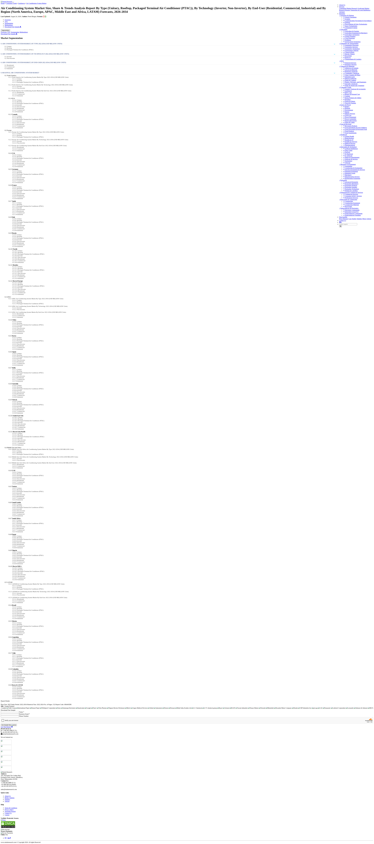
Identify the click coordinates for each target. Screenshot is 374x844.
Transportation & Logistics (353, 59)
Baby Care (348, 92)
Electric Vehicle (350, 54)
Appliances (348, 91)
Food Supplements (350, 133)
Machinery (348, 175)
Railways (348, 57)
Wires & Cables (350, 122)
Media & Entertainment (352, 157)
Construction (349, 201)
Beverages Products (351, 126)
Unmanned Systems (351, 28)
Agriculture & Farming (352, 31)
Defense (347, 22)
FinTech (347, 152)
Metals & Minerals (350, 78)
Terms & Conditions (11, 808)
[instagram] (5, 838)
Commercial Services (351, 194)
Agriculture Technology (352, 35)
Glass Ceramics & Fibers (352, 75)
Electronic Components (352, 210)
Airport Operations (350, 17)
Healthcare (343, 134)
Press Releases (343, 219)
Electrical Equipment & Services (355, 170)
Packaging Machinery (351, 184)
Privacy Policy (9, 810)
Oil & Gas (348, 115)
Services (341, 6)
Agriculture (343, 29)
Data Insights (343, 217)
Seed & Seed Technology (353, 42)
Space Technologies (351, 26)
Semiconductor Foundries (353, 215)
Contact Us (342, 220)
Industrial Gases (350, 77)
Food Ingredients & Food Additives (356, 127)
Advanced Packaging (351, 182)
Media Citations (9, 798)
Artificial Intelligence (351, 148)
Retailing (348, 99)
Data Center (348, 150)
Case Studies (352, 219)
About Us (342, 5)
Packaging (343, 180)
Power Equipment (350, 117)
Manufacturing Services (352, 177)
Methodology (9, 25)
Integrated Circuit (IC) (352, 212)
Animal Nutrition (350, 36)
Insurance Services (350, 64)
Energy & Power (345, 105)
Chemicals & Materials (347, 66)
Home (3, 3)
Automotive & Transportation (349, 43)
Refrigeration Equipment (352, 178)
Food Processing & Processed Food (356, 129)
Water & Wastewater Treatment (354, 85)
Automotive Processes (352, 45)
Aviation (347, 19)
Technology (348, 161)
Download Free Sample (12, 27)
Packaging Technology (352, 189)
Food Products (349, 131)
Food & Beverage (345, 124)
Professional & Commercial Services (351, 192)
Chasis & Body (349, 52)
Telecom (347, 163)
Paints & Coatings (350, 80)
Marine (347, 112)
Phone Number (24, 716)
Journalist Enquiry (10, 811)
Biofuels (347, 108)
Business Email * (24, 714)
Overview (8, 20)
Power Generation (350, 119)
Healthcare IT (349, 140)
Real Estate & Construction (348, 199)
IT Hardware (349, 154)
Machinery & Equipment (348, 164)
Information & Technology (348, 147)
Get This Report (6, 727)
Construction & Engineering (353, 168)
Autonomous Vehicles (351, 50)
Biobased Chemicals (351, 71)
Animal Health (349, 136)
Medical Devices (350, 143)
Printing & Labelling (351, 191)
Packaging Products (351, 185)
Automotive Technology (352, 49)
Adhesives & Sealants (351, 68)
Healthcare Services (351, 141)
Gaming (347, 96)
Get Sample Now (6, 725)
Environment (349, 110)
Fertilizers (348, 40)
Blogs (364, 219)
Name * (21, 712)
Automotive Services (351, 47)
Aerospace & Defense (347, 15)
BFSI (342, 61)
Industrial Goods (350, 173)
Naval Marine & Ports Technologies (356, 24)
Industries (342, 14)
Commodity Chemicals (352, 73)
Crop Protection (350, 38)
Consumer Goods (345, 87)
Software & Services (351, 159)
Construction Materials (352, 205)
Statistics (359, 219)
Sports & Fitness (350, 101)
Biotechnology (349, 138)
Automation (348, 166)
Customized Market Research (348, 8)
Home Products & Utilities (353, 98)
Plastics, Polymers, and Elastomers (355, 82)
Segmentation (9, 23)
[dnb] (3, 820)
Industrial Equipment (351, 171)
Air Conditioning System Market (36, 3)
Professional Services (351, 198)
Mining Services (350, 113)
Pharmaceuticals (350, 145)
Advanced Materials (351, 70)
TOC (6, 21)
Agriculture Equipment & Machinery (356, 33)
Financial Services (350, 63)
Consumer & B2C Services (353, 196)
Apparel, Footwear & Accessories (355, 89)
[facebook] (10, 838)
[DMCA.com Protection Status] (8, 828)
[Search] (340, 226)
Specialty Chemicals (351, 84)
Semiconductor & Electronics (349, 208)
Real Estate (348, 206)
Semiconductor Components (353, 213)
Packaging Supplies (351, 187)
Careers (7, 815)
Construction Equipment (352, 203)
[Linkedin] (9, 838)
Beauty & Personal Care (352, 94)
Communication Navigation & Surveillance (358, 21)
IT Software (348, 155)
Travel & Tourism (350, 103)
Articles (368, 219)
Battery (347, 106)
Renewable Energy (351, 120)
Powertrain (348, 56)
